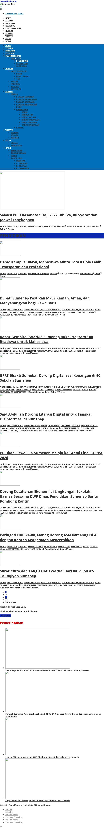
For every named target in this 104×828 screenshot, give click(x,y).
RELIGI (86, 546)
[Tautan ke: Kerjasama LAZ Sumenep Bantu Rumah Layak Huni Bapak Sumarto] (37, 798)
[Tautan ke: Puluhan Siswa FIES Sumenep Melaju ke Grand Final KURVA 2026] (10, 446)
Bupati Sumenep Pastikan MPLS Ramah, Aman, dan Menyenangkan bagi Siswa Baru (45, 300)
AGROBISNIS (5, 387)
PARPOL (45, 428)
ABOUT (8, 809)
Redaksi (9, 812)
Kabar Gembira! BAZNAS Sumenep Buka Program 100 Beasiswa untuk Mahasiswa (46, 339)
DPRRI (44, 425)
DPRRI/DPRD (53, 425)
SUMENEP (62, 312)
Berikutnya (10, 602)
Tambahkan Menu (14, 13)
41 (6, 600)
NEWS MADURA (86, 309)
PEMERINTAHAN (35, 226)
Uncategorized (89, 389)
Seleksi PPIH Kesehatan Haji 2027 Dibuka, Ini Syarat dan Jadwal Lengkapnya (42, 757)
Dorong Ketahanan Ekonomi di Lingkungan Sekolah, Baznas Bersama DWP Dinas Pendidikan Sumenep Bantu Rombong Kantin (49, 496)
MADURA (56, 309)
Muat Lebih (5, 616)
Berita (3, 226)
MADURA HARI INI (70, 309)
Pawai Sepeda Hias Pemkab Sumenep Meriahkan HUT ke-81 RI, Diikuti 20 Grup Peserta (47, 670)
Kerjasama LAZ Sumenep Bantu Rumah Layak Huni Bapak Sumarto (37, 800)
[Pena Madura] (7, 4)
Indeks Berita (11, 814)
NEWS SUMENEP (23, 389)
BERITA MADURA (15, 309)
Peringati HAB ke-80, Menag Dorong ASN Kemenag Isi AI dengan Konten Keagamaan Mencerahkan (49, 537)
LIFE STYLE (12, 226)
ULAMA (3, 549)
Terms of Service (13, 817)
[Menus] (1, 6)
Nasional (22, 226)
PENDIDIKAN (50, 226)
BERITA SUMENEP (32, 309)
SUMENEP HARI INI (76, 312)
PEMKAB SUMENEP (35, 312)
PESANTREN (76, 546)
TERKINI (60, 226)
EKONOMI (58, 387)
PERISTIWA (42, 351)
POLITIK (80, 428)
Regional (44, 273)
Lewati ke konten (8, 1)
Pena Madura (16, 351)
